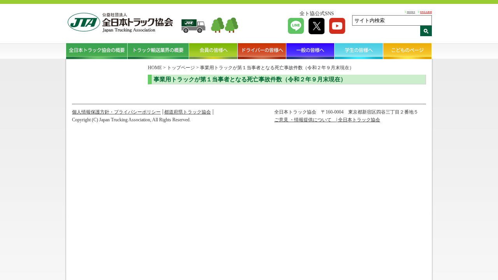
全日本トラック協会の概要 (97, 51)
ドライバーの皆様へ (262, 51)
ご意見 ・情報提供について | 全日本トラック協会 (327, 119)
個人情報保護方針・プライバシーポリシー (116, 112)
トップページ (181, 67)
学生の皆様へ (359, 51)
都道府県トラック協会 (187, 112)
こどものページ (407, 51)
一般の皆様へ (310, 51)
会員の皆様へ (213, 51)
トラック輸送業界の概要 (158, 51)
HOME (411, 11)
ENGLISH (426, 11)
